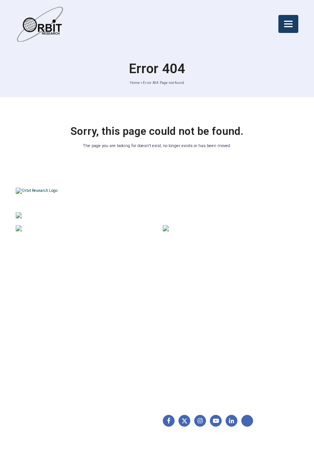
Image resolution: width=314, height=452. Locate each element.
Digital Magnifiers (188, 391)
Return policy (106, 301)
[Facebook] (169, 421)
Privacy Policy (107, 325)
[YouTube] (216, 421)
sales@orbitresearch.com (221, 229)
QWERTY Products (190, 313)
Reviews (30, 325)
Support (29, 301)
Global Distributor (111, 289)
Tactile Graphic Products (197, 325)
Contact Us (33, 349)
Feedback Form (109, 349)
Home (135, 82)
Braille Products (186, 289)
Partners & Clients (42, 361)
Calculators (181, 337)
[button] (288, 24)
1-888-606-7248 (65, 229)
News (26, 313)
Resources (33, 337)
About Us (31, 289)
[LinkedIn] (231, 421)
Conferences (106, 337)
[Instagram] (200, 421)
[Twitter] (184, 421)
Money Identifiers (188, 349)
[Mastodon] (247, 421)
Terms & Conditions (114, 313)
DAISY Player (183, 301)
